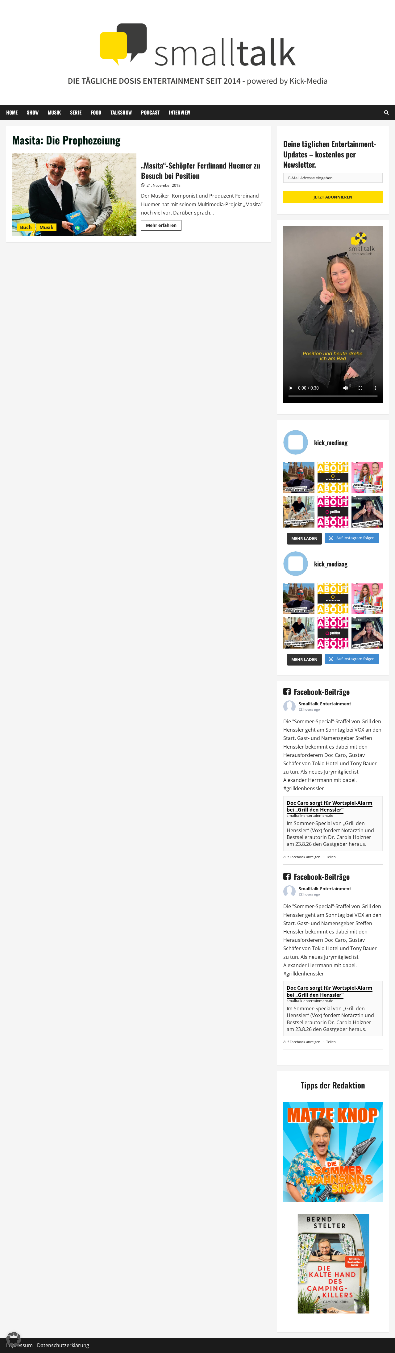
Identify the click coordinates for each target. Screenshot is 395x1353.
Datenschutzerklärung (63, 1345)
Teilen (331, 856)
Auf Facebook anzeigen (301, 856)
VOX (359, 729)
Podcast (150, 112)
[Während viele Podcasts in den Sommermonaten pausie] (367, 477)
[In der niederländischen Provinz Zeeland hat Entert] (298, 512)
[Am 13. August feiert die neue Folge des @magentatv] (298, 477)
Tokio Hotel (325, 763)
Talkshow (121, 112)
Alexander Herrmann (307, 780)
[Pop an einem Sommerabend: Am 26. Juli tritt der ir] (367, 512)
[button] (13, 1339)
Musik (54, 112)
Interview (179, 112)
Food (96, 112)
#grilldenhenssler (303, 788)
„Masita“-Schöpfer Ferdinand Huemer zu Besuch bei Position (74, 194)
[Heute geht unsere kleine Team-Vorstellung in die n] (333, 512)
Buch (26, 227)
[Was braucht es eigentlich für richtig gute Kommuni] (333, 477)
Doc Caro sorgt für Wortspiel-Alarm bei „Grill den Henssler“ (329, 806)
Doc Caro (335, 755)
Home (12, 112)
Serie (75, 112)
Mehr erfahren (163, 226)
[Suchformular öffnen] (386, 112)
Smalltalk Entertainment (325, 704)
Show (33, 112)
